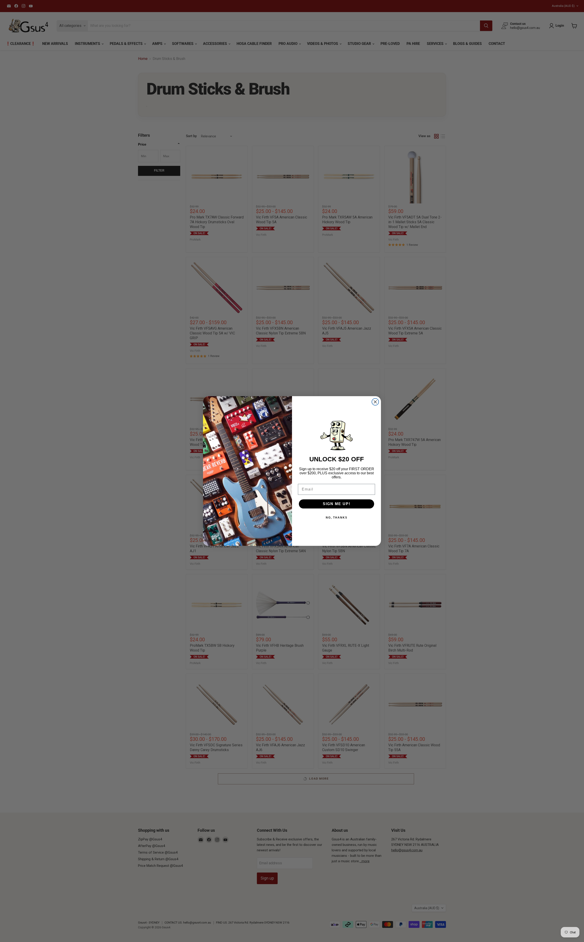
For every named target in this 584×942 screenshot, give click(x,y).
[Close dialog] (375, 401)
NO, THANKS (336, 517)
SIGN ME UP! (336, 504)
